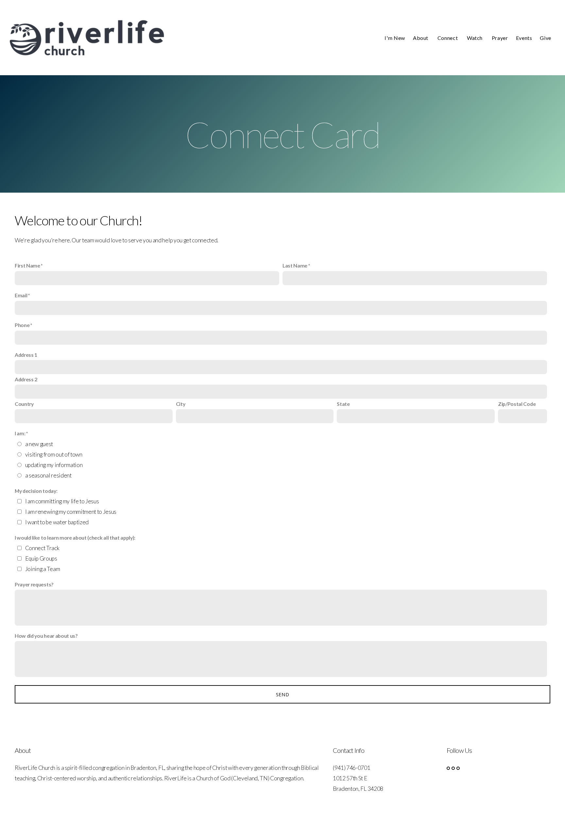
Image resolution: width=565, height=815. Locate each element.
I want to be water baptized (57, 522)
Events (524, 38)
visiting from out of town (53, 454)
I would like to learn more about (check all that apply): (75, 537)
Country (24, 404)
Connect (448, 38)
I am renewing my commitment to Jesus (70, 511)
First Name (27, 265)
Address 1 (26, 355)
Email (21, 295)
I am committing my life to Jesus (62, 501)
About (421, 38)
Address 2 (26, 379)
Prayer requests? (34, 584)
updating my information (54, 464)
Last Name (294, 265)
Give (545, 38)
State (343, 404)
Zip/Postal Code (517, 404)
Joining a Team (42, 568)
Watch (475, 38)
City (180, 404)
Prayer (500, 38)
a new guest (39, 444)
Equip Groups (41, 558)
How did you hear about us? (46, 636)
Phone (22, 325)
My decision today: (36, 491)
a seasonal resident (48, 475)
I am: (20, 433)
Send (282, 694)
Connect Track (42, 548)
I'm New (395, 38)
